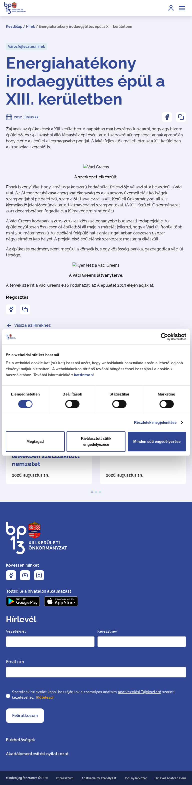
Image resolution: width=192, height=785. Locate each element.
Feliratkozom (25, 715)
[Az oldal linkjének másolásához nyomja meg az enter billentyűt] (181, 117)
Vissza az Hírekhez (32, 325)
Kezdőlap (14, 27)
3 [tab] (100, 491)
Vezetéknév (16, 631)
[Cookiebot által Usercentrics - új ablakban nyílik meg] (164, 336)
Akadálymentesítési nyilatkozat (37, 753)
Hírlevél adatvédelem (170, 778)
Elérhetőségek (20, 739)
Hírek (30, 27)
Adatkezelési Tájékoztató (139, 692)
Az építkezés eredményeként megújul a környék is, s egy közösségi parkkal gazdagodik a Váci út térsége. (94, 252)
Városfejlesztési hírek (26, 47)
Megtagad (35, 441)
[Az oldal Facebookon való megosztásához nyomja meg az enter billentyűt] (167, 117)
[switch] (72, 404)
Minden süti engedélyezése (156, 441)
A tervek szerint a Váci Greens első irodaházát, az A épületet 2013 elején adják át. (80, 285)
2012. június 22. (26, 117)
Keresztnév (107, 631)
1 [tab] (92, 491)
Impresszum (65, 778)
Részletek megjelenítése (155, 422)
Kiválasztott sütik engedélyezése (96, 441)
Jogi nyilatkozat (135, 778)
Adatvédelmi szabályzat (99, 778)
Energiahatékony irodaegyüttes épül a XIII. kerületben (85, 81)
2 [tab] (96, 491)
